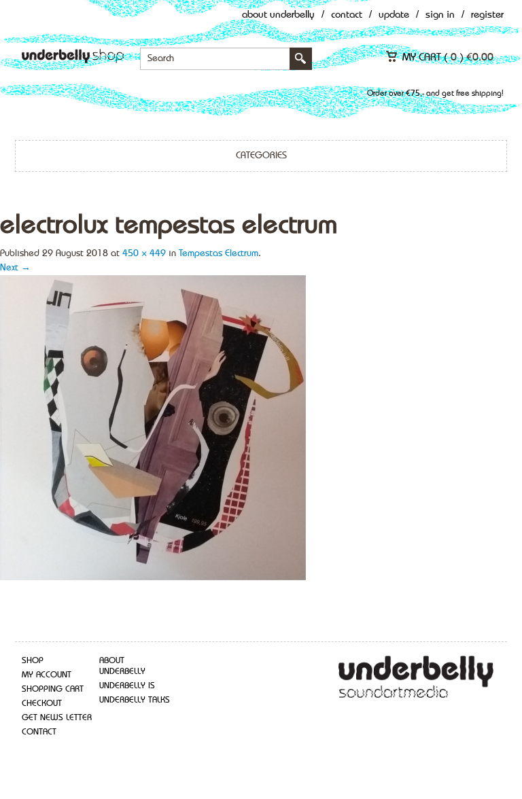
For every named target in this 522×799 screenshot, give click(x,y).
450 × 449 (144, 253)
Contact (346, 15)
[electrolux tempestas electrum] (153, 426)
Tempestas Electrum (218, 253)
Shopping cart (53, 689)
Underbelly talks (134, 700)
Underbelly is (127, 685)
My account (46, 675)
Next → (15, 267)
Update (394, 15)
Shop (33, 660)
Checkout (42, 703)
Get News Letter (57, 717)
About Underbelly (278, 15)
